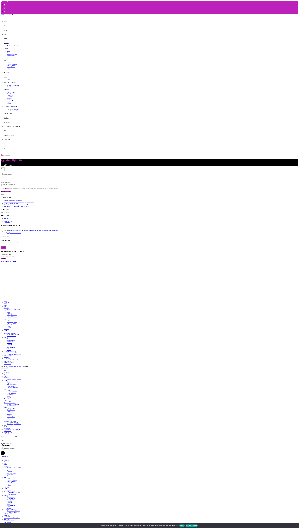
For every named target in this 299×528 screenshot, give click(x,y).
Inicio (5, 301)
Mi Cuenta (6, 302)
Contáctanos (7, 222)
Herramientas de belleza (9, 333)
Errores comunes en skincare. (11, 203)
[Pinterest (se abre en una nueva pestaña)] (4, 7)
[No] (297, 525)
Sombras (9, 327)
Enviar (3, 247)
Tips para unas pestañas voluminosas (13, 200)
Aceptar (182, 525)
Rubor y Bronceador (12, 315)
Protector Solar (10, 341)
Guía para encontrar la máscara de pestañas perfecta (16, 206)
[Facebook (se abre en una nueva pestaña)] (4, 6)
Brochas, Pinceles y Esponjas (14, 309)
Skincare (6, 337)
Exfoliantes (9, 344)
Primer (8, 326)
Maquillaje (6, 308)
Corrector (9, 313)
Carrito (5, 303)
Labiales (9, 331)
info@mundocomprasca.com (14, 233)
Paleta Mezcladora (11, 336)
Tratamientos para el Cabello (14, 354)
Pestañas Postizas (11, 324)
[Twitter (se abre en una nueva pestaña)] (4, 4)
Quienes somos (7, 218)
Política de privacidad (191, 525)
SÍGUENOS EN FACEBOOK (9, 261)
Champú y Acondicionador (13, 352)
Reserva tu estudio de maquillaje (12, 359)
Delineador (6, 329)
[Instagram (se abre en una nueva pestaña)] (4, 8)
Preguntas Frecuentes (9, 221)
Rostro (5, 310)
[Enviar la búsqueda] (16, 436)
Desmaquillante (10, 338)
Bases (8, 312)
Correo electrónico (6, 240)
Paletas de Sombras (11, 323)
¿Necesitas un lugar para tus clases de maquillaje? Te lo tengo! (19, 202)
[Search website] (4, 148)
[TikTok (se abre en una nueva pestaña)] (4, 11)
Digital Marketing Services (14, 366)
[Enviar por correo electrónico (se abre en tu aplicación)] (4, 10)
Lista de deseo (7, 364)
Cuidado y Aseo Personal (10, 351)
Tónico (8, 348)
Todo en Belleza (8, 355)
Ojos (5, 319)
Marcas (5, 306)
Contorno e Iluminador (12, 317)
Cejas (8, 320)
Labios (5, 330)
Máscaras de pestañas (12, 322)
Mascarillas (9, 343)
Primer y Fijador (11, 316)
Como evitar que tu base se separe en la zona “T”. (16, 204)
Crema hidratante (11, 340)
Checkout (6, 357)
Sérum (8, 345)
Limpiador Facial (11, 347)
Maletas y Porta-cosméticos (13, 334)
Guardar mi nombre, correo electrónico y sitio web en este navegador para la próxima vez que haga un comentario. (30, 188)
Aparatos (9, 350)
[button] (149, 443)
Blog (5, 220)
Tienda (5, 305)
